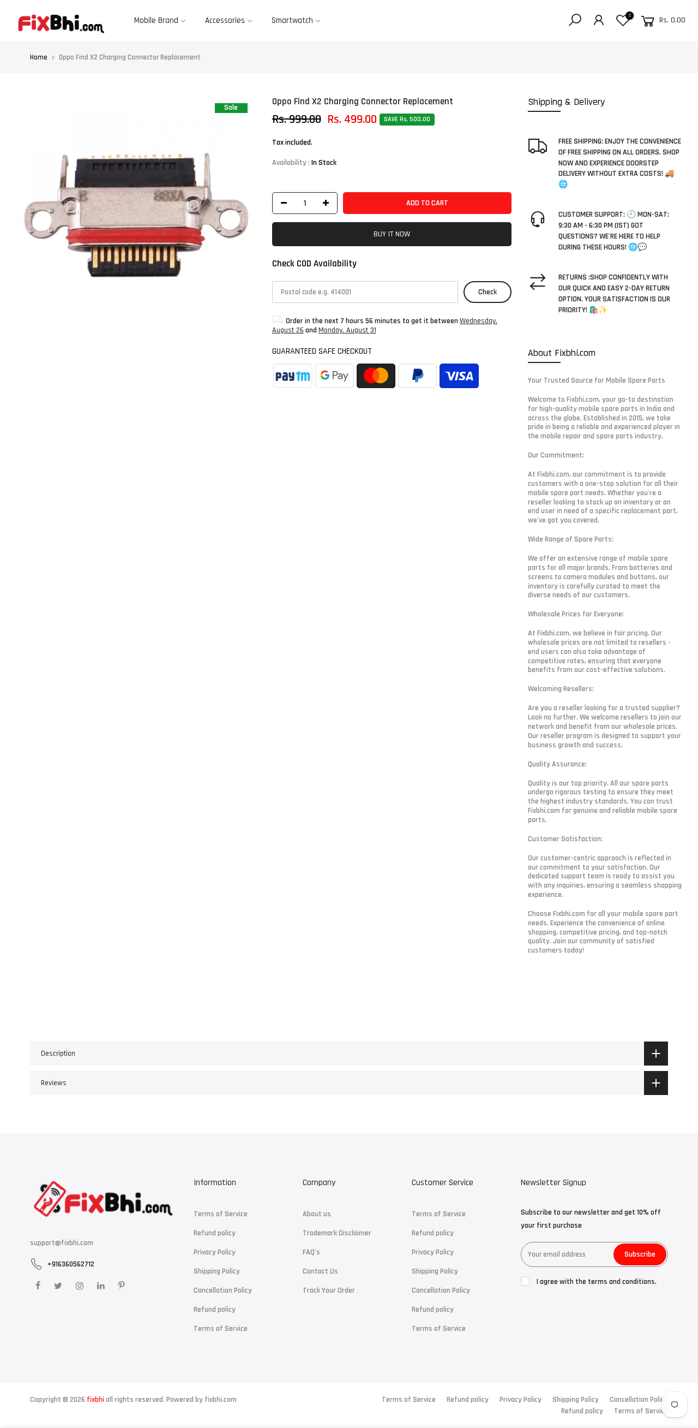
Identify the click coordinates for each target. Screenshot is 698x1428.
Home (38, 57)
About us (317, 1214)
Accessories (225, 20)
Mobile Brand (156, 20)
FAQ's (311, 1252)
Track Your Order (329, 1290)
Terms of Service (221, 1214)
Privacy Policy (215, 1252)
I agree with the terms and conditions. (596, 1282)
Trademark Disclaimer (337, 1233)
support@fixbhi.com (61, 1243)
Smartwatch (292, 20)
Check (487, 292)
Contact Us (320, 1271)
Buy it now (392, 234)
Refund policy (215, 1233)
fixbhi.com (220, 1400)
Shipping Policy (217, 1271)
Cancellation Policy (223, 1290)
